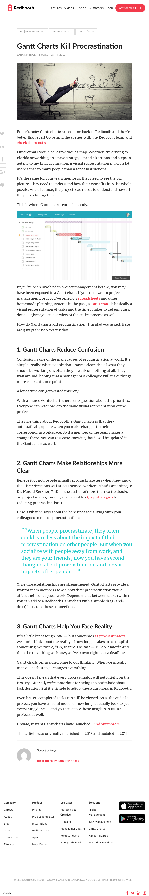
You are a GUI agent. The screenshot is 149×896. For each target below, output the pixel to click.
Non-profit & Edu (71, 842)
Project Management (97, 812)
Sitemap (9, 844)
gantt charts (86, 31)
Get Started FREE (130, 8)
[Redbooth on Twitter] (133, 893)
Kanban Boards (98, 835)
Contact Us (11, 837)
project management (32, 31)
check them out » (31, 143)
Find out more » (106, 724)
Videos (69, 7)
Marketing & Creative (68, 812)
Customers (96, 7)
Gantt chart (100, 304)
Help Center (39, 844)
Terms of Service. (121, 880)
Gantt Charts (97, 828)
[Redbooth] (21, 7)
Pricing (81, 7)
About (8, 816)
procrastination (61, 31)
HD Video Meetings (101, 842)
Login (110, 7)
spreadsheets (89, 298)
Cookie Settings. (98, 880)
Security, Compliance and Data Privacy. (62, 880)
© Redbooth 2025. (25, 880)
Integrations (39, 823)
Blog (7, 823)
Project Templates (43, 816)
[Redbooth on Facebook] (127, 893)
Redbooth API (41, 830)
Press (7, 830)
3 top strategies (100, 497)
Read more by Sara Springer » (58, 761)
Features (55, 7)
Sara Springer (27, 55)
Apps (35, 837)
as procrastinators (110, 636)
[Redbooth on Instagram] (144, 893)
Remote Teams (69, 835)
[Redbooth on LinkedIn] (138, 893)
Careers (8, 809)
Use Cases (66, 802)
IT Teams (65, 821)
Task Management (100, 821)
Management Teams (72, 828)
